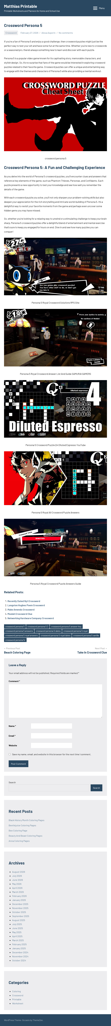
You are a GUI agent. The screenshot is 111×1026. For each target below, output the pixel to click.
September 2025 (20, 916)
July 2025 (17, 924)
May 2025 (16, 932)
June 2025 (17, 928)
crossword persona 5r (15, 640)
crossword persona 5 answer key (66, 626)
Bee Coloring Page (18, 830)
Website (13, 745)
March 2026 (18, 892)
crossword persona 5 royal (75, 631)
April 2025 (17, 936)
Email (12, 735)
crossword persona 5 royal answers (21, 635)
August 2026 (18, 871)
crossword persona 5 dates (48, 631)
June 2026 (17, 879)
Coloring (16, 991)
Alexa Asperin (48, 32)
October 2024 (19, 960)
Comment (14, 681)
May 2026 (16, 883)
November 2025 (20, 908)
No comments (66, 32)
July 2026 (17, 875)
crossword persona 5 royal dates (55, 635)
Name (12, 726)
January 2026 (19, 900)
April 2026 (17, 887)
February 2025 (19, 944)
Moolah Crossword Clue (20, 613)
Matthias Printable (20, 6)
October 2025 (19, 912)
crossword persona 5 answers (19, 631)
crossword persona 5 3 (37, 626)
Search (12, 782)
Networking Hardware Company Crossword (31, 618)
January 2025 (19, 948)
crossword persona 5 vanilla (86, 635)
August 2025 (18, 920)
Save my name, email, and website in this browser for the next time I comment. (51, 754)
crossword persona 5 (15, 626)
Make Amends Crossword (21, 609)
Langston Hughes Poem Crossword (26, 605)
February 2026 (19, 896)
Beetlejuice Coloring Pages (22, 825)
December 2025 (20, 904)
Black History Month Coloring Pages (26, 820)
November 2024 (20, 956)
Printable (16, 999)
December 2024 (20, 952)
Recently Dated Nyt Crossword (24, 601)
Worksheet (17, 1003)
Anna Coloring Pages (19, 840)
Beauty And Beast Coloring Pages (25, 835)
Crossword (11, 32)
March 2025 (18, 940)
